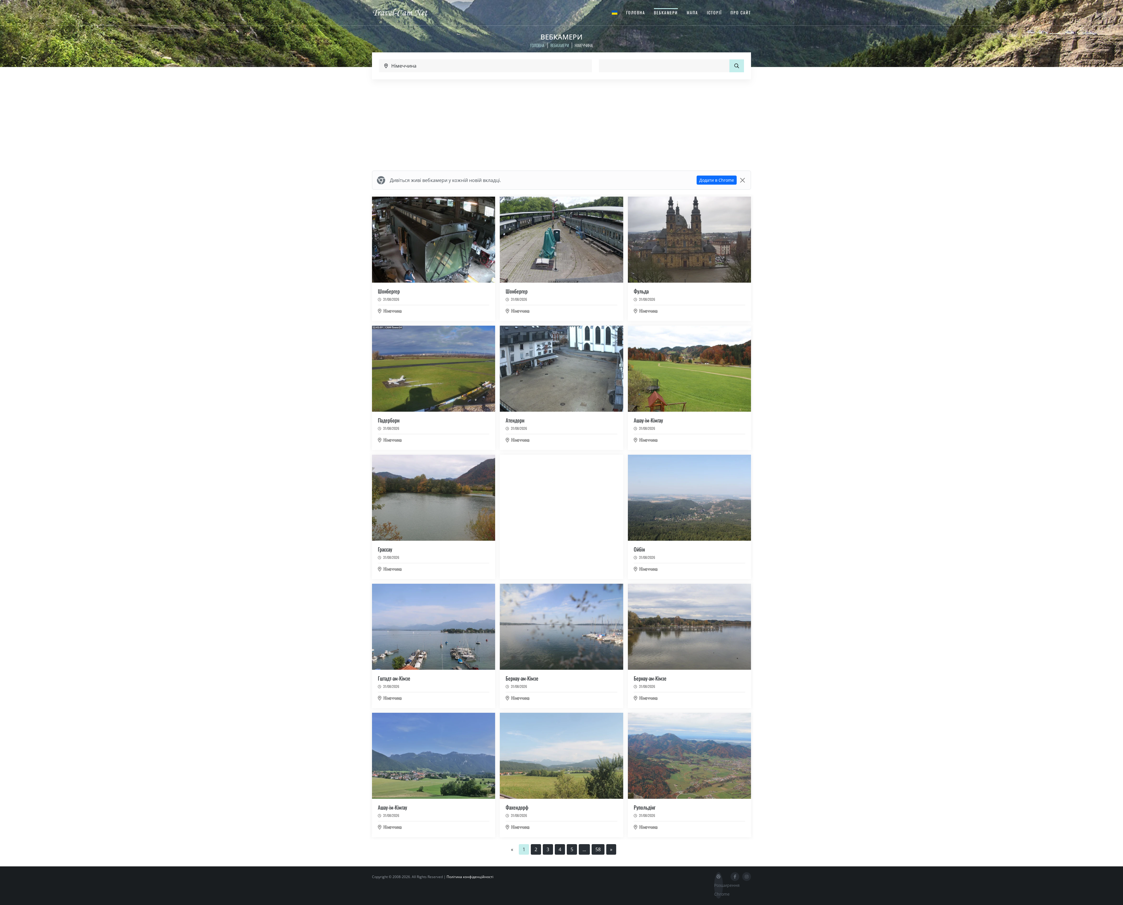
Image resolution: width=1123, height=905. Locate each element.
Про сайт (741, 12)
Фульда (641, 291)
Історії (714, 12)
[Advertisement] (561, 125)
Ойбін (639, 549)
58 (598, 849)
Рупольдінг (644, 807)
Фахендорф (517, 807)
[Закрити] (742, 180)
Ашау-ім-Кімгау (648, 420)
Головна (635, 12)
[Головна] (405, 12)
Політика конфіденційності (470, 876)
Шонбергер (389, 291)
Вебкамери (666, 12)
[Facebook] (735, 876)
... (584, 849)
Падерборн (388, 420)
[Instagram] (746, 876)
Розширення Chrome (718, 889)
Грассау (385, 549)
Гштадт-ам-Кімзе (394, 678)
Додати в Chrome (716, 180)
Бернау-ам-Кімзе (522, 678)
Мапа (692, 12)
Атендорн (515, 420)
